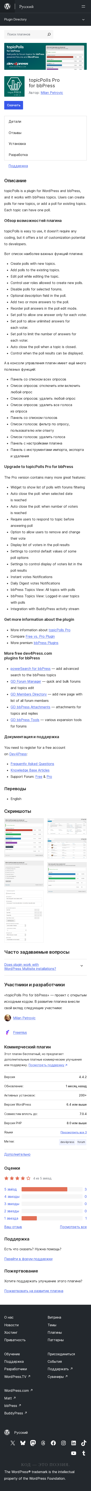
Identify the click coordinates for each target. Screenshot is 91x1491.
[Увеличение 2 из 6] (38, 866)
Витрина (54, 1317)
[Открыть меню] (84, 6)
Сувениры (58, 1376)
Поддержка (18, 166)
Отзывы (15, 133)
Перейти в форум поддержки (28, 1259)
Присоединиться (61, 1354)
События (55, 1361)
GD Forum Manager (26, 681)
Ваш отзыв (13, 1227)
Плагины (55, 1332)
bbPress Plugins (46, 643)
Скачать (13, 105)
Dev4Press (18, 754)
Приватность (15, 1340)
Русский (21, 1432)
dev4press (67, 1142)
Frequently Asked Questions (32, 764)
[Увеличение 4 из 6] (81, 824)
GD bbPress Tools (25, 720)
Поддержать (60, 1369)
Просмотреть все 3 (74, 1132)
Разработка (18, 155)
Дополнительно (17, 1154)
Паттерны (56, 1340)
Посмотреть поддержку (46, 1065)
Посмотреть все (73, 1227)
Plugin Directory (15, 19)
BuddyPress (15, 1413)
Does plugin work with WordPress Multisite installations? (30, 967)
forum (81, 1142)
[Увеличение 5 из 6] (81, 844)
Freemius (20, 1032)
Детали (15, 121)
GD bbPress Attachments (30, 707)
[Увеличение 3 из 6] (38, 896)
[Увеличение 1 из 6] (38, 824)
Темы (52, 1325)
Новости (11, 1325)
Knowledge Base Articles (30, 770)
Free (38, 776)
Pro (49, 776)
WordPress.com (18, 1390)
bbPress (12, 1406)
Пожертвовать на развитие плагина (33, 1291)
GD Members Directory (29, 694)
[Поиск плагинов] (49, 34)
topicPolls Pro (59, 630)
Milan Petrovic (52, 92)
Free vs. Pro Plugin (40, 636)
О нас (9, 1317)
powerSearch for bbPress (31, 668)
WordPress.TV (17, 1376)
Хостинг (11, 1332)
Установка (17, 143)
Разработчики (15, 1369)
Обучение (12, 1354)
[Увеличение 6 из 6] (81, 868)
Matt (10, 1398)
